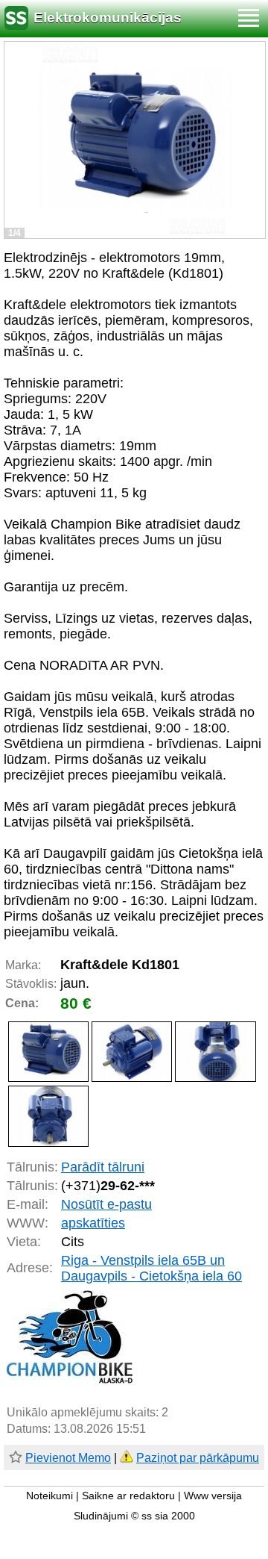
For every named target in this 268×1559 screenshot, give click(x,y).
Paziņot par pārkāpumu (197, 1457)
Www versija (213, 1496)
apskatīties (93, 1223)
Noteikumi (49, 1496)
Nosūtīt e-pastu (106, 1204)
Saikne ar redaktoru (128, 1496)
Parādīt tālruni (102, 1167)
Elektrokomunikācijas (108, 17)
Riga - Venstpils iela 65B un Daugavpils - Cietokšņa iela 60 (151, 1268)
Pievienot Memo (68, 1457)
